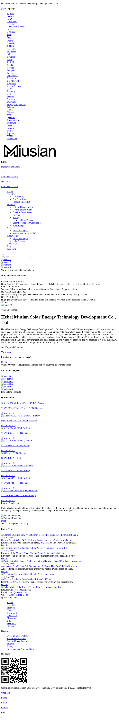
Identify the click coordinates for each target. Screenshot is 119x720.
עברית (10, 136)
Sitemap (10, 626)
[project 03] (7, 381)
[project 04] (7, 384)
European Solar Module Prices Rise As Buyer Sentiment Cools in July (33, 553)
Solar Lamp (18, 225)
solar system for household (25, 233)
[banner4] (6, 267)
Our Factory (18, 196)
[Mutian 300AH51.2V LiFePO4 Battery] (20, 415)
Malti (9, 59)
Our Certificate (19, 199)
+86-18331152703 (9, 176)
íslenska (10, 24)
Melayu (10, 112)
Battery (16, 217)
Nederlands (12, 21)
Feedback (11, 249)
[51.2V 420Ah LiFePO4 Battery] (17, 465)
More (3, 521)
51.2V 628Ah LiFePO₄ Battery (15, 445)
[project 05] (7, 386)
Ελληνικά (11, 78)
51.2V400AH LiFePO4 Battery (15, 483)
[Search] (2, 254)
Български (12, 102)
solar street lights (20, 230)
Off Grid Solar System (23, 207)
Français (11, 70)
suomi (9, 88)
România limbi (13, 120)
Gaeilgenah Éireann (16, 26)
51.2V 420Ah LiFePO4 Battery (15, 470)
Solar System (19, 241)
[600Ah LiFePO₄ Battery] (13, 453)
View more (6, 352)
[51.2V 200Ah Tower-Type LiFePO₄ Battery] (22, 403)
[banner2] (6, 262)
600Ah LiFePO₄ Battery (12, 458)
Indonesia (11, 51)
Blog (9, 246)
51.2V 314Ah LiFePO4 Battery (15, 433)
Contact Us (12, 243)
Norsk (10, 109)
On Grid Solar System (23, 212)
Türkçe (10, 130)
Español (10, 133)
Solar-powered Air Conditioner (27, 223)
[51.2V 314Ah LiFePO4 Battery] (17, 428)
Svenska (11, 99)
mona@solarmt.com (10, 166)
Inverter (16, 215)
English (10, 13)
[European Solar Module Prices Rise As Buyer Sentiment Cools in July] (34, 548)
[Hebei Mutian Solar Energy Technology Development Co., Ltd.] (30, 159)
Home (10, 191)
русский (11, 117)
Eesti (9, 34)
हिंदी (8, 54)
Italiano (10, 107)
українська (12, 75)
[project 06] (7, 389)
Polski (10, 73)
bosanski (11, 43)
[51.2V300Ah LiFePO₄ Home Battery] (19, 490)
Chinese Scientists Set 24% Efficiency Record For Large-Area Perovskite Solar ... (38, 540)
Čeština (10, 67)
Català (10, 65)
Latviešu (11, 57)
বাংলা (9, 115)
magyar (10, 16)
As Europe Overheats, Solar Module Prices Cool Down (26, 579)
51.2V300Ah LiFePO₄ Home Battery (18, 495)
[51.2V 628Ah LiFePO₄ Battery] (16, 440)
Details (4, 545)
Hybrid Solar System (22, 209)
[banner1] (6, 259)
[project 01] (7, 376)
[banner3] (6, 264)
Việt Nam (11, 83)
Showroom (12, 618)
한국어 (10, 62)
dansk (9, 125)
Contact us (6, 362)
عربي (9, 19)
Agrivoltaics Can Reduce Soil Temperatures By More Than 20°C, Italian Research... (40, 566)
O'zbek (10, 40)
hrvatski (10, 29)
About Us (11, 194)
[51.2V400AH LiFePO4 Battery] (17, 478)
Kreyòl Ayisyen (14, 86)
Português (11, 123)
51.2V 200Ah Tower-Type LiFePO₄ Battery (21, 408)
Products (11, 204)
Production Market (21, 202)
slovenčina (12, 138)
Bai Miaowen (13, 81)
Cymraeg (11, 32)
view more (8, 413)
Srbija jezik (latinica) (16, 104)
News (9, 228)
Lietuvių (11, 91)
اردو (9, 94)
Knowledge (12, 236)
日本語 (10, 46)
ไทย (9, 37)
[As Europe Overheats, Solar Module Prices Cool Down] (27, 574)
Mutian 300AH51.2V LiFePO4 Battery (19, 420)
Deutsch (11, 96)
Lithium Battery (26, 220)
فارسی (10, 128)
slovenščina (12, 49)
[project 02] (7, 379)
